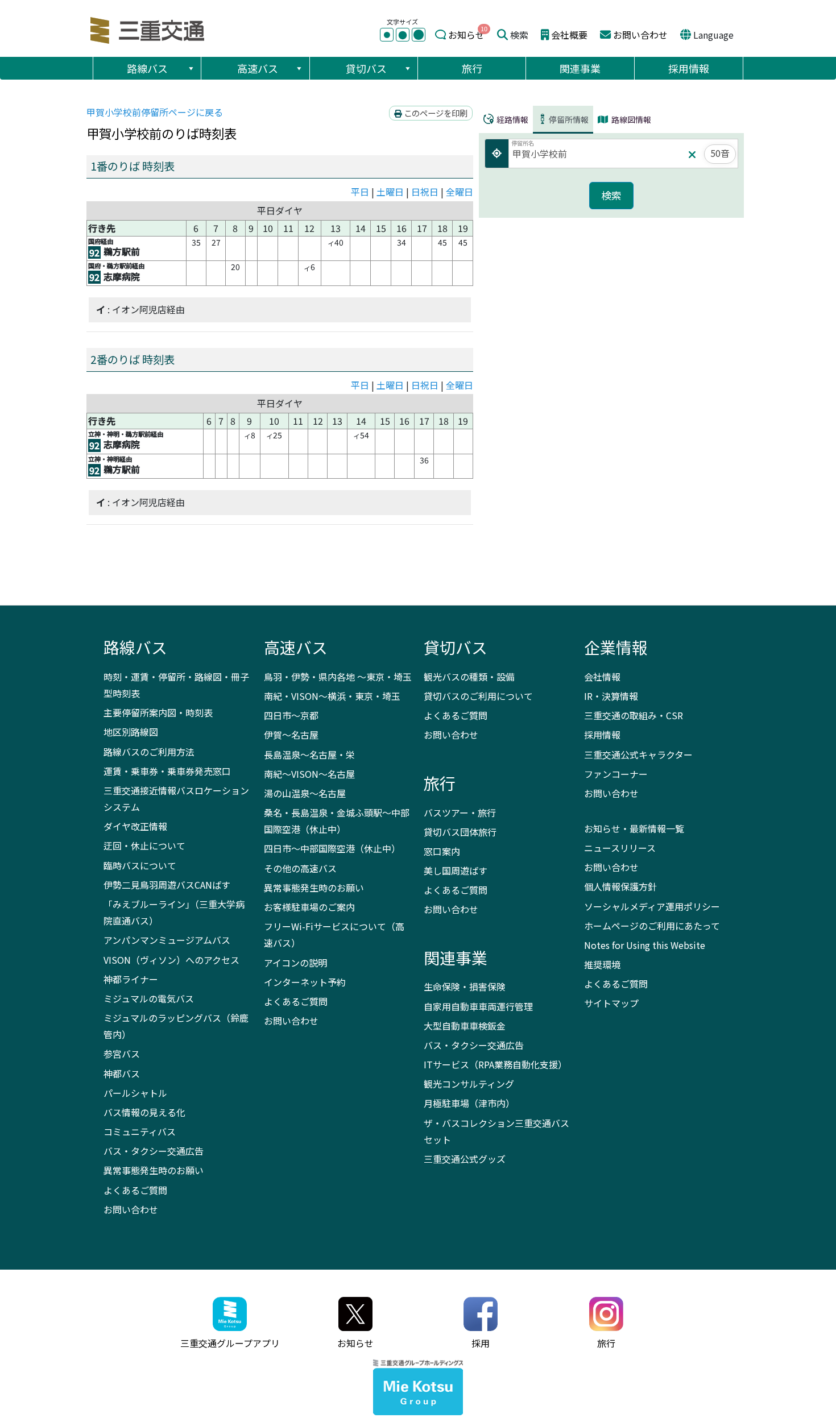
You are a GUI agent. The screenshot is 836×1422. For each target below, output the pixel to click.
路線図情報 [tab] (630, 119)
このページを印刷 (434, 113)
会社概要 (569, 35)
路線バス (147, 68)
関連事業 (580, 68)
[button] (190, 68)
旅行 (472, 68)
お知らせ (466, 35)
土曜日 (390, 191)
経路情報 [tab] (511, 119)
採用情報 (688, 68)
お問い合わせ (640, 35)
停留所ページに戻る (154, 112)
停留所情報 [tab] (569, 119)
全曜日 (459, 191)
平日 (360, 191)
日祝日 (424, 191)
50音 (720, 153)
